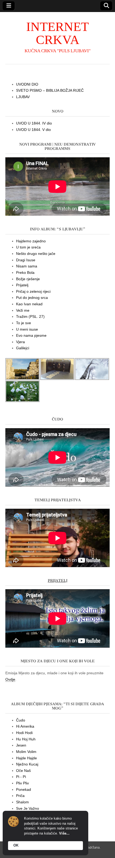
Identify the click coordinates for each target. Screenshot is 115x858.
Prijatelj (22, 285)
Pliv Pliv (22, 783)
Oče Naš (23, 770)
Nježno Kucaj (27, 764)
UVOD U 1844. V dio (33, 129)
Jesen (21, 745)
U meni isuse (27, 329)
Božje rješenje (28, 279)
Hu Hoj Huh (26, 739)
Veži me (22, 310)
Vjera (20, 342)
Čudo (20, 720)
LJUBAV (23, 97)
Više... (64, 833)
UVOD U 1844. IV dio (34, 123)
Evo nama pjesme (31, 335)
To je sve (23, 323)
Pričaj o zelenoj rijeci (33, 291)
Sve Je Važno (27, 808)
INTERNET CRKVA (57, 33)
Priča (20, 795)
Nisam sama (26, 266)
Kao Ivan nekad (29, 304)
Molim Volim (26, 751)
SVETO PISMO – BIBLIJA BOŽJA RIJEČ (50, 90)
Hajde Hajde (26, 758)
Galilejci (22, 348)
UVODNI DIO (27, 84)
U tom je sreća (28, 247)
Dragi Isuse (25, 260)
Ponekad (23, 789)
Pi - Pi (21, 777)
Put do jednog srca (32, 297)
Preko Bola (25, 272)
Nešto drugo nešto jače (35, 253)
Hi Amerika (25, 726)
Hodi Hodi (24, 733)
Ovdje (10, 679)
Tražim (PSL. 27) (30, 316)
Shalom (22, 802)
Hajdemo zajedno (31, 241)
